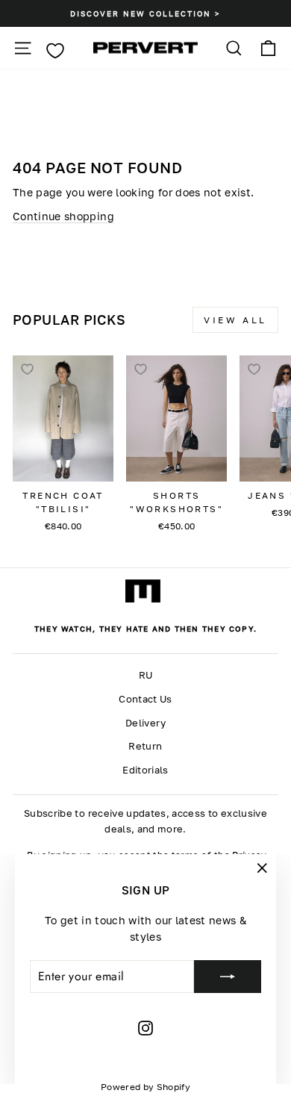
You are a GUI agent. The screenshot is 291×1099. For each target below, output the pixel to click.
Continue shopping (63, 216)
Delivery (145, 723)
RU (146, 675)
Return (145, 746)
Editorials (145, 770)
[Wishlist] (55, 50)
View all (235, 320)
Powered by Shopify (145, 1086)
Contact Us (145, 699)
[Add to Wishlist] (27, 369)
